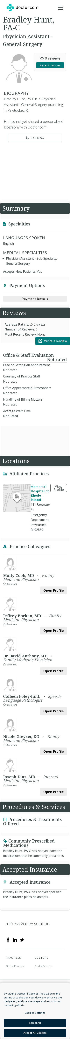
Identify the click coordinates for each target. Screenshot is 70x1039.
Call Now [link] (37, 138)
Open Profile (53, 590)
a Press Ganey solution (28, 923)
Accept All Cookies (35, 1032)
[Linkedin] (15, 940)
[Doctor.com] (22, 8)
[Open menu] (60, 8)
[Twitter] (21, 940)
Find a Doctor (43, 966)
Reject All (35, 1023)
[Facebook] (8, 940)
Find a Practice (15, 966)
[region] (35, 1010)
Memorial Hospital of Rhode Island (40, 493)
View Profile (58, 488)
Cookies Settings (34, 1013)
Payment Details (35, 299)
